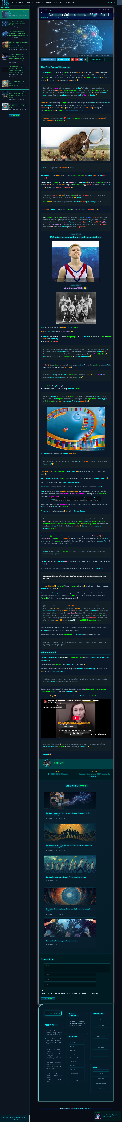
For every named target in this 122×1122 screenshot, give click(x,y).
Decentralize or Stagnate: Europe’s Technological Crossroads (66, 877)
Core (100, 1031)
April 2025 (72, 1065)
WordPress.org (101, 1089)
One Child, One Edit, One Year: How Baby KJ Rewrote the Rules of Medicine (18, 105)
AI (100, 1020)
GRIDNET (43, 18)
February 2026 (74, 1054)
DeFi (101, 1042)
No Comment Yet (64, 18)
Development (100, 1047)
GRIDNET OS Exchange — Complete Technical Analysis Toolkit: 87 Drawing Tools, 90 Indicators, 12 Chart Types (54, 1076)
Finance (12, 99)
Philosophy (13, 15)
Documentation (101, 1053)
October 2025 (73, 1061)
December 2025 (74, 1058)
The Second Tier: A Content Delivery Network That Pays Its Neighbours (17, 23)
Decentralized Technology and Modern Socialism (62, 941)
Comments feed (101, 1084)
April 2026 (72, 1046)
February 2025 (74, 1073)
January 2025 (73, 1077)
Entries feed (101, 1078)
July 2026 (72, 1042)
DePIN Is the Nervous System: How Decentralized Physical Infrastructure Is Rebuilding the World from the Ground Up (54, 1054)
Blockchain (13, 49)
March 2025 (73, 1069)
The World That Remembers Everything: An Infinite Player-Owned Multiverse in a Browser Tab (18, 33)
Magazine (12, 109)
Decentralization (15, 60)
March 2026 (73, 1050)
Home (43, 10)
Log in (101, 1073)
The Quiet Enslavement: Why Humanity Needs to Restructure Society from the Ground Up (17, 56)
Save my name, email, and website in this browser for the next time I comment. (70, 993)
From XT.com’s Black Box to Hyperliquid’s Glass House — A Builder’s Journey (17, 83)
